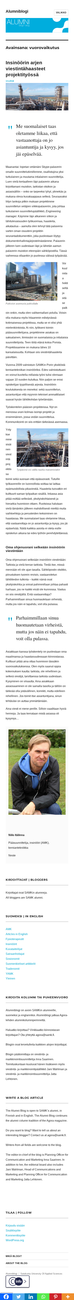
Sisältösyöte (13, 1230)
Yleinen (10, 978)
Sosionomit (12, 958)
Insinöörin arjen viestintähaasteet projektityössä (25, 68)
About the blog (17, 1263)
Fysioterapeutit (15, 939)
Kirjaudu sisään (15, 1225)
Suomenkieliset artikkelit (20, 963)
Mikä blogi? (14, 1256)
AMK (9, 929)
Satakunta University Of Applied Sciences (41, 1273)
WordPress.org (15, 1240)
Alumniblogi (17, 11)
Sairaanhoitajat (15, 953)
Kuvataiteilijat (14, 949)
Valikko (61, 12)
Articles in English (17, 934)
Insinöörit (11, 944)
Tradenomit (12, 968)
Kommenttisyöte (15, 1235)
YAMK (9, 973)
